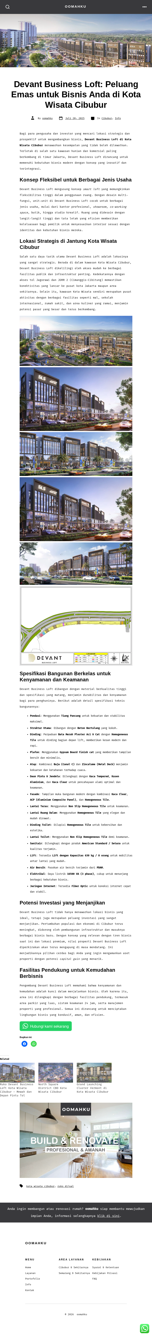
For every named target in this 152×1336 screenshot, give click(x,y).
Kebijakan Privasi (105, 1273)
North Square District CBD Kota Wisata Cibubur (52, 1088)
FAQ (94, 1278)
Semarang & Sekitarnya (74, 1273)
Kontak (29, 1290)
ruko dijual (65, 1186)
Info (118, 118)
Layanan (30, 1273)
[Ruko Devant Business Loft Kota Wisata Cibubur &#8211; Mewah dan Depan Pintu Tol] (17, 1073)
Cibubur (107, 118)
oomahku (47, 118)
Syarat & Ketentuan (105, 1267)
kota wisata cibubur (40, 1186)
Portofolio (32, 1278)
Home (28, 1267)
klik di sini (108, 1216)
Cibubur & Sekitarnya (73, 1267)
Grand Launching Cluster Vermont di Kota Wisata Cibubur (92, 1088)
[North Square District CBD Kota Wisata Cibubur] (55, 1073)
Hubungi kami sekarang (49, 1026)
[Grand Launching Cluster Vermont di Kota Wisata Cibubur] (94, 1073)
